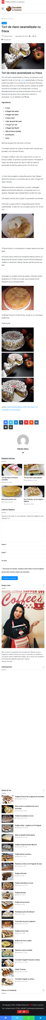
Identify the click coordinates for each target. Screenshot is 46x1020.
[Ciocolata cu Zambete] (13, 8)
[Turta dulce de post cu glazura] (7, 924)
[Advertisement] (23, 728)
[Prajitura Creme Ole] (7, 934)
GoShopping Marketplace (35, 1008)
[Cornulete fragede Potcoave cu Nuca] (7, 963)
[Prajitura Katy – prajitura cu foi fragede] (7, 828)
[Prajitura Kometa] (7, 876)
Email (4, 552)
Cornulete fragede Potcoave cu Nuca (27, 960)
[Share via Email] (6, 427)
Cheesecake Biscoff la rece (14, 2)
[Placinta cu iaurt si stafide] (7, 953)
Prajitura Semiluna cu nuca (24, 883)
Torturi (10, 18)
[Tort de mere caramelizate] (34, 470)
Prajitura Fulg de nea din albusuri (26, 844)
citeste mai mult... (7, 661)
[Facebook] (6, 422)
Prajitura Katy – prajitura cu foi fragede (28, 825)
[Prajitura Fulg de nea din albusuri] (7, 848)
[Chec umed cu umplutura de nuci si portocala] (7, 809)
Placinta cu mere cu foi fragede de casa (28, 864)
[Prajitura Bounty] (7, 896)
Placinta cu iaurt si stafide (23, 950)
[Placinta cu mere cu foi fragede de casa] (7, 867)
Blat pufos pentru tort (9, 499)
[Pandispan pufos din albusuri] (7, 915)
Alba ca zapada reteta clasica (25, 835)
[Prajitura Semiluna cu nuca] (7, 886)
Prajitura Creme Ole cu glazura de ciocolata (29, 796)
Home (5, 18)
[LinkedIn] (16, 422)
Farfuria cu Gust (19, 654)
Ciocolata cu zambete (34, 654)
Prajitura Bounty (20, 892)
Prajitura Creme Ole (21, 931)
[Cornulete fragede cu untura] (7, 982)
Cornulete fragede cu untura (24, 979)
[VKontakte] (36, 422)
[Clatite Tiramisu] (7, 972)
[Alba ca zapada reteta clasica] (7, 838)
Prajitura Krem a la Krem (23, 854)
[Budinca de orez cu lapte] (7, 944)
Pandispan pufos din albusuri (24, 912)
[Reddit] (31, 422)
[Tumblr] (21, 422)
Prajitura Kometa (20, 873)
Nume (4, 544)
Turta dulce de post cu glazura (25, 921)
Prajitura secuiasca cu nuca (24, 816)
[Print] (11, 427)
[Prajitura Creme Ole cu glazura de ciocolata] (7, 800)
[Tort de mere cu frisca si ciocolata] (12, 470)
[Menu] (3, 9)
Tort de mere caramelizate (33, 478)
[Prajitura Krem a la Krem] (7, 857)
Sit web (4, 560)
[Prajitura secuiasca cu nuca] (7, 819)
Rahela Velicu (8, 36)
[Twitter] (11, 422)
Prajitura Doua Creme (22, 902)
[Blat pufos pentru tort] (12, 491)
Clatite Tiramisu (20, 969)
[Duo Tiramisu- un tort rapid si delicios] (34, 491)
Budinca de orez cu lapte (23, 940)
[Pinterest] (26, 422)
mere (23, 80)
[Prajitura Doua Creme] (7, 905)
